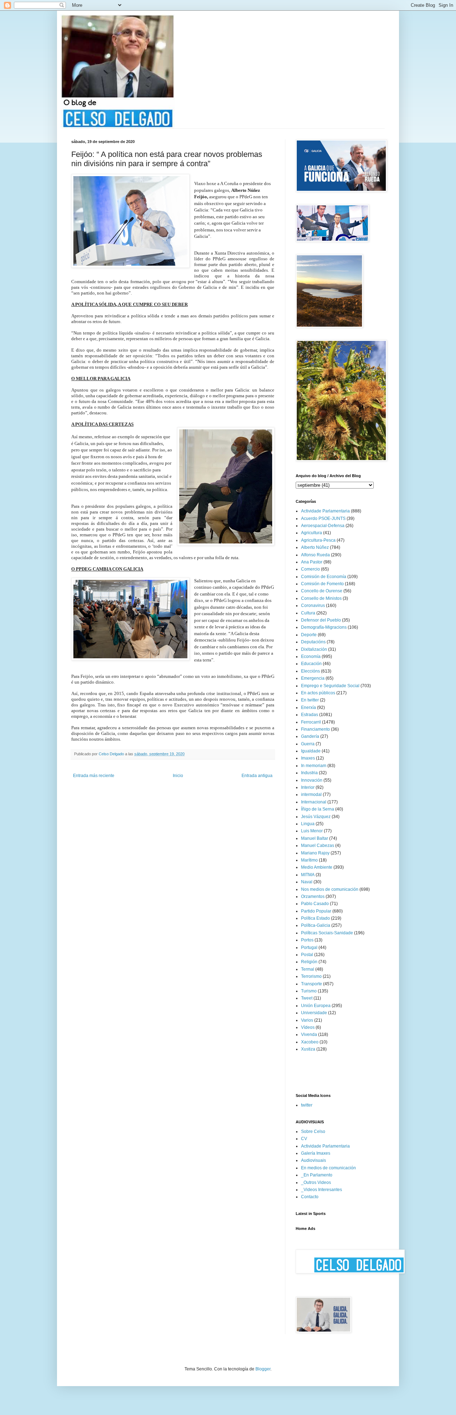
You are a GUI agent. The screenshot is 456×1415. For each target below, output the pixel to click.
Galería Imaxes (315, 1153)
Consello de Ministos (321, 598)
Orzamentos (313, 896)
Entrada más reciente (93, 775)
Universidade (314, 1012)
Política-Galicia (315, 925)
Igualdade (311, 751)
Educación (311, 663)
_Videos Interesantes (321, 1189)
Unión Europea (316, 1005)
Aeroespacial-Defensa (322, 525)
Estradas (309, 714)
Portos (307, 940)
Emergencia (313, 678)
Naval (306, 881)
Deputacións (313, 641)
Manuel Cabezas (317, 845)
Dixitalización (314, 649)
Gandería (310, 736)
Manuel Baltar (314, 838)
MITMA (308, 874)
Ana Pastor (311, 562)
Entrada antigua (257, 775)
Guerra (308, 743)
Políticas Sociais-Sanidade (327, 932)
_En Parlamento (316, 1175)
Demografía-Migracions (324, 627)
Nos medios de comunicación (329, 889)
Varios (307, 1020)
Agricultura (311, 532)
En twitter (310, 700)
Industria (309, 772)
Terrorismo (311, 976)
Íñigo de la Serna (317, 809)
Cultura (308, 613)
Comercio (310, 569)
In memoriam (313, 765)
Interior (308, 787)
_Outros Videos (316, 1182)
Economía (311, 656)
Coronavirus (313, 605)
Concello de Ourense (321, 590)
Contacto (309, 1196)
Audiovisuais (313, 1160)
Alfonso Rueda (315, 554)
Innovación (311, 780)
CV (304, 1138)
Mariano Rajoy (315, 852)
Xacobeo (309, 1041)
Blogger (262, 1369)
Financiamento (315, 729)
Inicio (178, 775)
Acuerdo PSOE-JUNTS (323, 518)
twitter (306, 1105)
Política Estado (315, 918)
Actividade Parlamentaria (325, 511)
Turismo (309, 991)
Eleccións (310, 671)
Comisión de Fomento (322, 583)
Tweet (306, 998)
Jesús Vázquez (316, 816)
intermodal (311, 794)
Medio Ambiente (316, 867)
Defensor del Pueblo (321, 620)
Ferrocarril (311, 722)
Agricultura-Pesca (318, 540)
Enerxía (308, 707)
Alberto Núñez (315, 547)
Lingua (308, 823)
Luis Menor (312, 830)
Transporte (311, 983)
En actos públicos (318, 692)
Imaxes (308, 758)
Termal (307, 969)
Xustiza (308, 1049)
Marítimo (309, 860)
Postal (307, 954)
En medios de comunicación (328, 1167)
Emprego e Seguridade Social (330, 685)
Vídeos (308, 1027)
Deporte (309, 634)
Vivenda (309, 1034)
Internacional (313, 802)
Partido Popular (316, 911)
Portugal (309, 947)
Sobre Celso (313, 1131)
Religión (309, 961)
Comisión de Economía (323, 576)
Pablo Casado (315, 903)
